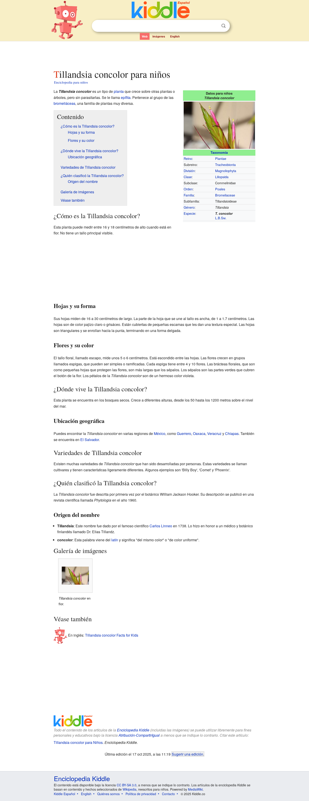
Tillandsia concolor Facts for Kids (111, 635)
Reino (188, 158)
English (175, 36)
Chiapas (232, 433)
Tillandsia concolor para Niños (78, 742)
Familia (189, 195)
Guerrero (184, 433)
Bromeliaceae (225, 195)
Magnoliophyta (225, 170)
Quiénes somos (108, 794)
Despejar (214, 26)
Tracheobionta (225, 164)
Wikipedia (129, 789)
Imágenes (158, 36)
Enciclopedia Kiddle (133, 730)
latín (114, 539)
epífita (126, 97)
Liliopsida (221, 176)
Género (189, 207)
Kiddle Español (64, 794)
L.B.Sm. (220, 217)
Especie (189, 213)
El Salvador (89, 439)
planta (119, 91)
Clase (188, 176)
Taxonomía (219, 152)
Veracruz (214, 433)
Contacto (168, 794)
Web (144, 36)
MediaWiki (195, 789)
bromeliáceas (64, 103)
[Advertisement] (154, 54)
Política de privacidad (141, 794)
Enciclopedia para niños (71, 82)
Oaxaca (199, 433)
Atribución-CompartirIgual (139, 735)
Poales (220, 189)
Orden (188, 189)
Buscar (223, 26)
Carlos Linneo (161, 525)
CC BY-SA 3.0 (126, 785)
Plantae (220, 158)
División (189, 170)
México (159, 433)
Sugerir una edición (187, 754)
